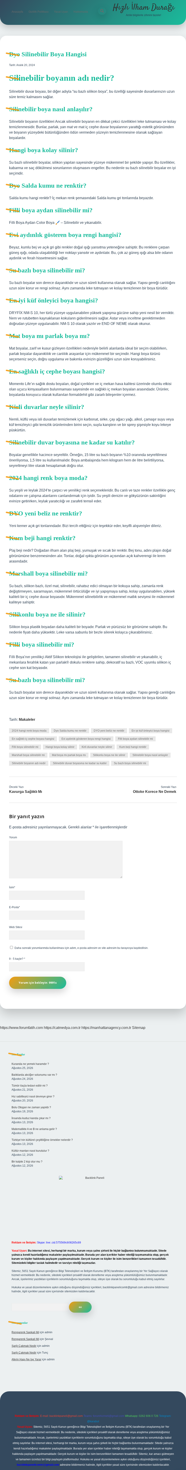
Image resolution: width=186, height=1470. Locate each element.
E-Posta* (14, 907)
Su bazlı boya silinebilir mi (130, 763)
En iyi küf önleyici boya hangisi (150, 730)
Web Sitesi (15, 927)
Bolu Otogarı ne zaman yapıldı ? (31, 1107)
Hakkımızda (80, 11)
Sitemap (138, 1028)
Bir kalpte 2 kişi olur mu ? (27, 1161)
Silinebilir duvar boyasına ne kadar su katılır (80, 763)
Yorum (13, 837)
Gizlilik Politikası (39, 11)
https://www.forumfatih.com (21, 1028)
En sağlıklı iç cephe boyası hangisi (33, 738)
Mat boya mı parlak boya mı (69, 755)
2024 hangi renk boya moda (29, 730)
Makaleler (27, 719)
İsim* (12, 887)
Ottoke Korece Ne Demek (154, 792)
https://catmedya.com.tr (62, 1028)
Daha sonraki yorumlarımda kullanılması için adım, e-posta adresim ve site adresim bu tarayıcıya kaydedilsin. (81, 948)
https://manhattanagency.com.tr (106, 1028)
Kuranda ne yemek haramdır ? (30, 1064)
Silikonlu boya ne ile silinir (109, 755)
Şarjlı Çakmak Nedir (24, 1345)
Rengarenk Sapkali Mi (25, 1332)
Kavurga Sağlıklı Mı (25, 792)
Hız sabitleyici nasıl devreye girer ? (33, 1096)
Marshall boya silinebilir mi (28, 755)
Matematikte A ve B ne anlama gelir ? (34, 1129)
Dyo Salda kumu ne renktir (70, 730)
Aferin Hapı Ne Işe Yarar (26, 1359)
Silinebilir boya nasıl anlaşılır (150, 755)
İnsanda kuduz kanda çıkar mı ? (31, 1118)
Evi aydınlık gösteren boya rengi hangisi (86, 738)
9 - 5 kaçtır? (17, 958)
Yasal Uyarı (61, 11)
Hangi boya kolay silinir (60, 747)
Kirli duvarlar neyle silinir (97, 747)
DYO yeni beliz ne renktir (109, 730)
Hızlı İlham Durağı (143, 8)
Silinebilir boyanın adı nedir (29, 763)
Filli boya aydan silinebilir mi (135, 738)
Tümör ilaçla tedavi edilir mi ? (30, 1085)
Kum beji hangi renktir (132, 747)
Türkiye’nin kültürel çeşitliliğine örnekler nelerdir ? (42, 1139)
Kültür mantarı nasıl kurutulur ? (30, 1150)
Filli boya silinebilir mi (25, 747)
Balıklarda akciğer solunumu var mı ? (34, 1074)
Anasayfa (17, 11)
